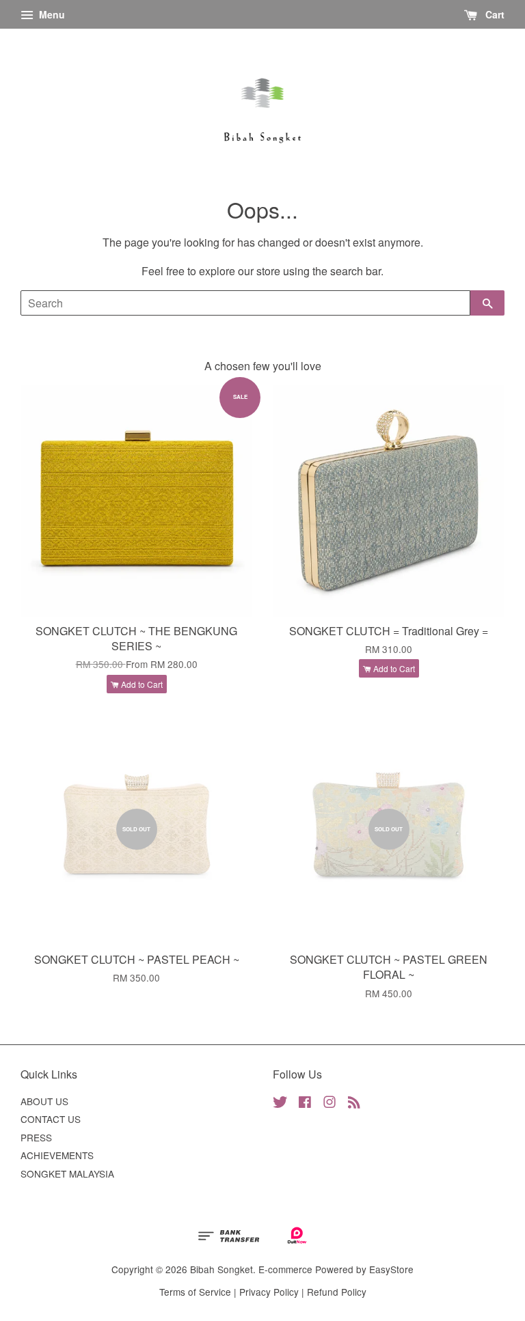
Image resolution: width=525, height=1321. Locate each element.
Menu (50, 14)
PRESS (36, 1137)
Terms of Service (195, 1291)
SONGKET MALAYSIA (67, 1173)
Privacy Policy (269, 1291)
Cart (493, 14)
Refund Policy (336, 1291)
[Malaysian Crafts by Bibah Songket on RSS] (354, 1104)
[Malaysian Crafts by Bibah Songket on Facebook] (304, 1104)
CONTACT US (51, 1119)
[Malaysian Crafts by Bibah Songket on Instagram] (329, 1104)
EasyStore (391, 1269)
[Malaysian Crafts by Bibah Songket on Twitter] (280, 1104)
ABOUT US (44, 1101)
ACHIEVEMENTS (57, 1155)
